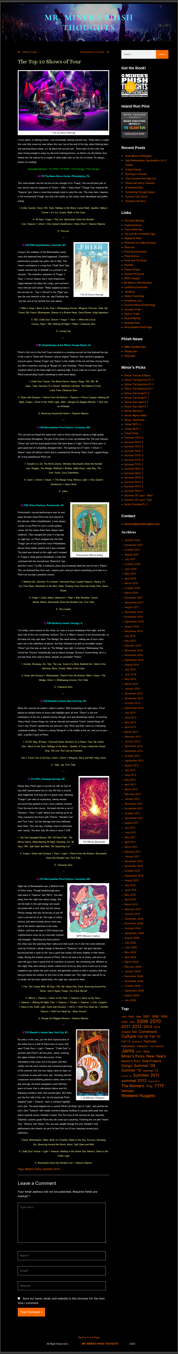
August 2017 (131, 607)
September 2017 (133, 602)
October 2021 (132, 549)
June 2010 (130, 889)
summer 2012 (134, 1080)
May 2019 (130, 573)
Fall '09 (143, 1036)
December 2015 (133, 631)
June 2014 (130, 674)
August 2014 (131, 664)
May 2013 (130, 722)
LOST (139, 1051)
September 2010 (134, 875)
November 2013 (133, 698)
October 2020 (132, 564)
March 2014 (131, 683)
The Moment (132, 1086)
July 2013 (130, 712)
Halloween (128, 1046)
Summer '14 (126, 1076)
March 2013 (131, 731)
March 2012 (131, 789)
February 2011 (132, 851)
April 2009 (130, 957)
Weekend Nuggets (138, 1095)
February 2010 (132, 909)
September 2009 (134, 933)
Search (162, 54)
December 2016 (133, 611)
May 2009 (130, 952)
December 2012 (133, 746)
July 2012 (129, 770)
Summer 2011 (146, 1075)
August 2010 (131, 880)
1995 (131, 1016)
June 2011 (130, 832)
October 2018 (132, 588)
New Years (156, 1056)
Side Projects (151, 1061)
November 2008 (133, 981)
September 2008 (134, 990)
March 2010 (131, 904)
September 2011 (133, 817)
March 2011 (131, 846)
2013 (147, 1027)
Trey (149, 1086)
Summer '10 (131, 1070)
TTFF (159, 1086)
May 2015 (130, 640)
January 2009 (132, 971)
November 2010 (133, 865)
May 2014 (130, 679)
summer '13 (150, 1070)
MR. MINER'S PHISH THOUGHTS (89, 23)
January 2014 (132, 688)
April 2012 (130, 784)
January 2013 (132, 741)
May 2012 (130, 779)
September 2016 (134, 621)
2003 (132, 1022)
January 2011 (132, 856)
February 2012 (132, 793)
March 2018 (131, 592)
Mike (146, 1051)
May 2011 (129, 837)
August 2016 (131, 626)
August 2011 (131, 822)
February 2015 (132, 645)
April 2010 (130, 899)
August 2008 (131, 995)
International (156, 1046)
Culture (128, 1036)
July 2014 (130, 669)
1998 (155, 1016)
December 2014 (133, 650)
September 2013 (134, 707)
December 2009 (133, 918)
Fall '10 (155, 1036)
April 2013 (130, 726)
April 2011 (130, 841)
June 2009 (130, 947)
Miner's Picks (33, 1169)
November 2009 (133, 923)
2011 (125, 1026)
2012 (137, 1026)
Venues (127, 1091)
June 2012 (130, 774)
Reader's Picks (130, 1061)
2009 (142, 1021)
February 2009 (132, 966)
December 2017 (133, 597)
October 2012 (132, 755)
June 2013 (130, 717)
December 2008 (133, 976)
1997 (146, 1016)
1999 (164, 1016)
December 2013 (133, 693)
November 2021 (133, 544)
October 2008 (132, 985)
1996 (138, 1016)
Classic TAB (129, 1032)
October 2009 (132, 928)
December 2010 (133, 861)
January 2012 (132, 798)
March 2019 (131, 583)
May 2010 (130, 894)
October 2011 (132, 813)
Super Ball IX (154, 1081)
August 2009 (131, 937)
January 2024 (132, 540)
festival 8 (137, 1041)
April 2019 (130, 578)
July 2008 (130, 1000)
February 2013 (132, 736)
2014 (157, 1027)
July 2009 (130, 942)
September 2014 (134, 659)
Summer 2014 (51, 1169)
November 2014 (133, 655)
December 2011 (133, 803)
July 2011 (129, 827)
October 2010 (132, 870)
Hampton (142, 1046)
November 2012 (133, 750)
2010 (155, 1021)
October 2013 (132, 702)
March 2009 (131, 961)
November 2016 (133, 616)
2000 (124, 1022)
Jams (127, 1050)
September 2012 (133, 760)
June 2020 (130, 568)
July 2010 (130, 885)
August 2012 (131, 765)
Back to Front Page (89, 1337)
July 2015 (130, 635)
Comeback (148, 1031)
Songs (126, 1065)
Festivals (150, 1041)
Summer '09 (144, 1065)
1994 (124, 1017)
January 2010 (132, 913)
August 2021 (131, 554)
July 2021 (129, 559)
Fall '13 (125, 1041)
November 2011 (133, 808)
